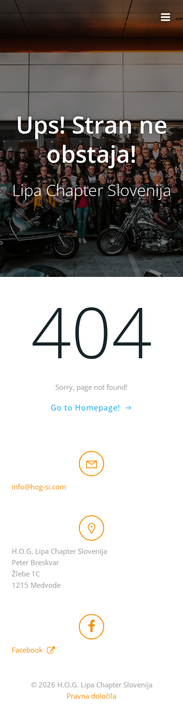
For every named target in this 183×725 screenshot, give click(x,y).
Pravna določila (91, 696)
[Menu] (166, 17)
